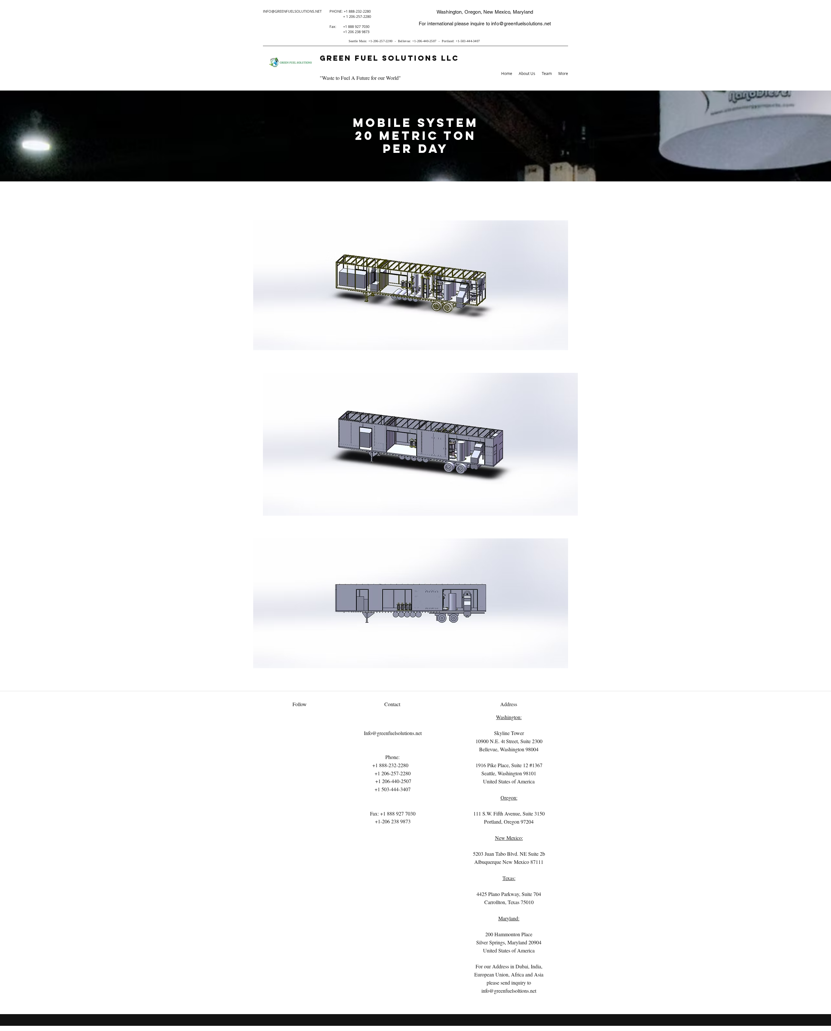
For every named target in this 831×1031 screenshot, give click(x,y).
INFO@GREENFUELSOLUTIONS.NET (292, 11)
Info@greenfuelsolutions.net (393, 733)
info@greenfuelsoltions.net (508, 990)
